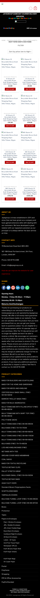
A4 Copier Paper (9, 561)
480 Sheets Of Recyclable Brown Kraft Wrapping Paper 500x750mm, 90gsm (30, 154)
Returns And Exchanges (20, 592)
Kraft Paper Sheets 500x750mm (17, 554)
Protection (6, 511)
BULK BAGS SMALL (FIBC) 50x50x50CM (17, 475)
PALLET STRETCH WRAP (11, 471)
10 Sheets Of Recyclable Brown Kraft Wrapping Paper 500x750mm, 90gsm (10, 81)
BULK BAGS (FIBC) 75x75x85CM (14, 444)
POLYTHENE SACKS (9, 420)
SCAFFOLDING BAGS (10, 491)
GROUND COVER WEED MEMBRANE (15, 455)
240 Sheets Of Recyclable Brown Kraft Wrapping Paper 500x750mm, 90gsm (10, 154)
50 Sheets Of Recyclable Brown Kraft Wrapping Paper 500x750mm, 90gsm (10, 117)
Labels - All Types (10, 540)
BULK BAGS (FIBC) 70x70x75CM (14, 428)
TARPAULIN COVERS (9, 495)
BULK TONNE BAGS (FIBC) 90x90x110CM (17, 436)
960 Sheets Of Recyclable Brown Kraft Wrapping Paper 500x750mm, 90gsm (10, 191)
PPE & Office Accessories (11, 578)
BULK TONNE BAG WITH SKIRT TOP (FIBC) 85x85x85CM (18, 414)
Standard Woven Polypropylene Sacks (16, 487)
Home (3, 40)
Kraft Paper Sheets (30, 40)
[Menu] (30, 8)
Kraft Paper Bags (9, 559)
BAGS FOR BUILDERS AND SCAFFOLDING (18, 380)
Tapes (4, 515)
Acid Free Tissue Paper (12, 543)
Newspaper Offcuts (10, 546)
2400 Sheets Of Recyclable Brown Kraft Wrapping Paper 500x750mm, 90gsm (30, 191)
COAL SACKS (7, 459)
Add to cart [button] (10, 89)
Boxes (4, 507)
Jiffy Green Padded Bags (12, 528)
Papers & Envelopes (14, 40)
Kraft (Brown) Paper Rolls (12, 549)
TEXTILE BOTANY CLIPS (11, 467)
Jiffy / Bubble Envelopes (12, 525)
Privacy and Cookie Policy (20, 590)
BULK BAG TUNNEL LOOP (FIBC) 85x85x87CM (20, 503)
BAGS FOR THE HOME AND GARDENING (17, 384)
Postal (4, 566)
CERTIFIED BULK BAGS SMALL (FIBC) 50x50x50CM (16, 393)
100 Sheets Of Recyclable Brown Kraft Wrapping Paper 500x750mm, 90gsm (30, 117)
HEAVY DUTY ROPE (9, 483)
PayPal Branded (8, 582)
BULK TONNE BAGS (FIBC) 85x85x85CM (17, 424)
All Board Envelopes (10, 537)
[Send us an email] (26, 8)
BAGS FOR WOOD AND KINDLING (14, 388)
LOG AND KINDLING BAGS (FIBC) (14, 447)
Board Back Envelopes (11, 531)
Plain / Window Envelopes (12, 522)
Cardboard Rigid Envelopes (13, 534)
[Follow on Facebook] (26, 6)
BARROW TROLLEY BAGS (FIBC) (14, 399)
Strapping (5, 574)
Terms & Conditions (19, 589)
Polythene (5, 570)
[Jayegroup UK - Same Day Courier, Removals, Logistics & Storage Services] (8, 7)
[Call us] (26, 11)
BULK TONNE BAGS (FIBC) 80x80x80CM (17, 432)
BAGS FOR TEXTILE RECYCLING (14, 463)
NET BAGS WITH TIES (10, 452)
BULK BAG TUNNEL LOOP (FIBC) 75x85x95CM (20, 499)
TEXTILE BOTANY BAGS (11, 479)
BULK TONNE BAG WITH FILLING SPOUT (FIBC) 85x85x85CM (20, 408)
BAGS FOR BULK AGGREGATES (13, 403)
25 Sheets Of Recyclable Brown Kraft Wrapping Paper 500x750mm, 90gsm (30, 81)
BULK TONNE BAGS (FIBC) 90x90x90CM (17, 440)
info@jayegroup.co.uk (15, 265)
